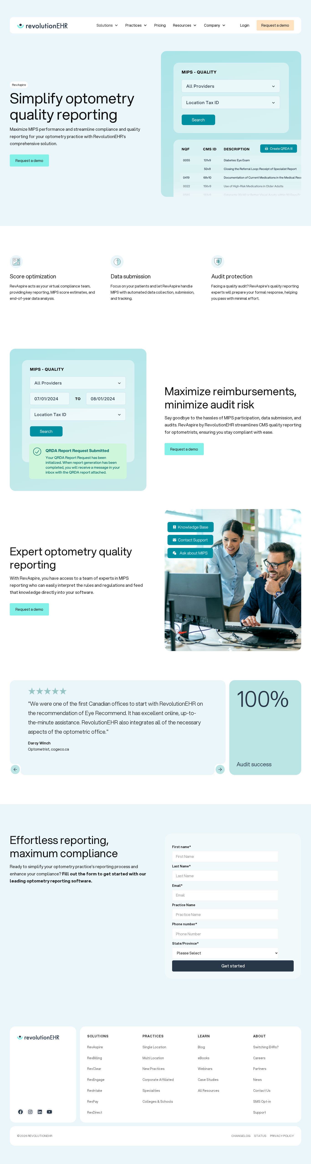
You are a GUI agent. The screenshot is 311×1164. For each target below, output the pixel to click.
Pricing (160, 25)
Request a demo (275, 25)
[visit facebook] (20, 1111)
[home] (42, 25)
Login (244, 25)
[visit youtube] (49, 1111)
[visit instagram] (30, 1111)
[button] (107, 25)
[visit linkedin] (39, 1111)
